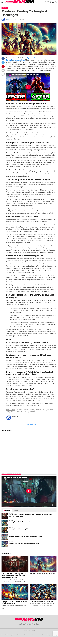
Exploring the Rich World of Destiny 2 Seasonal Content (24, 543)
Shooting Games (18, 412)
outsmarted (48, 58)
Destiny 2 (9, 60)
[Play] (3, 505)
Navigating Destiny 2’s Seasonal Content (42, 574)
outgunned (29, 58)
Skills (25, 412)
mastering (38, 409)
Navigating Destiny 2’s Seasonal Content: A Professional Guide (14, 602)
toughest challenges (19, 60)
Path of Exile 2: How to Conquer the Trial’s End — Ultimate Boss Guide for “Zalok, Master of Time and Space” (30, 515)
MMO (44, 409)
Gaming (32, 409)
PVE (8, 412)
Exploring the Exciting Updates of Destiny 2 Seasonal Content (25, 536)
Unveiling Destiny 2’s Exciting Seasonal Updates (22, 522)
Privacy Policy (26, 631)
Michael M (10, 19)
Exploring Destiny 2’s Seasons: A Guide (42, 601)
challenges (19, 409)
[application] (29, 491)
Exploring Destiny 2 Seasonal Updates (19, 529)
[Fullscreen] (54, 505)
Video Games (32, 412)
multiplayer (50, 409)
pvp (12, 412)
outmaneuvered (37, 58)
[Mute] (52, 505)
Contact (33, 631)
